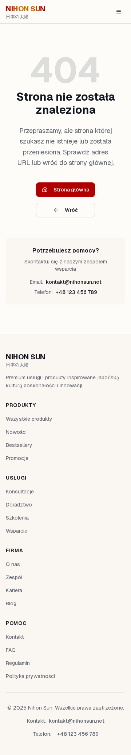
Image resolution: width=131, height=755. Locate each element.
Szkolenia (17, 517)
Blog (11, 603)
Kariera (14, 590)
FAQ (11, 650)
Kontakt (15, 637)
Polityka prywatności (30, 676)
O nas (13, 564)
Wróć (71, 210)
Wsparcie (16, 531)
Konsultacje (20, 491)
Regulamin (18, 663)
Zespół (14, 577)
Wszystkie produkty (29, 419)
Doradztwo (19, 504)
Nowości (16, 432)
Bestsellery (19, 445)
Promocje (17, 458)
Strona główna (71, 189)
